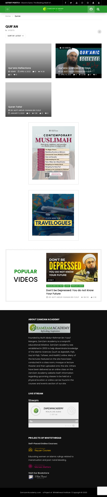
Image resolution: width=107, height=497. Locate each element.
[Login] (99, 3)
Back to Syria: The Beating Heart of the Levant (36, 3)
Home (8, 16)
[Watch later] (87, 3)
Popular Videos (77, 286)
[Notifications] (93, 3)
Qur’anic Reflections (19, 68)
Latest (67, 286)
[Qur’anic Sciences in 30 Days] (79, 61)
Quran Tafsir (15, 106)
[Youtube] (76, 3)
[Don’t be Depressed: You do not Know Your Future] (72, 267)
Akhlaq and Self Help (55, 286)
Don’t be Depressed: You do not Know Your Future (70, 291)
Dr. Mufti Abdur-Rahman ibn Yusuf (76, 71)
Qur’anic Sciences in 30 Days (74, 68)
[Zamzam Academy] (53, 9)
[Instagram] (82, 3)
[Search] (98, 9)
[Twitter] (71, 3)
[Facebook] (65, 3)
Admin (13, 71)
